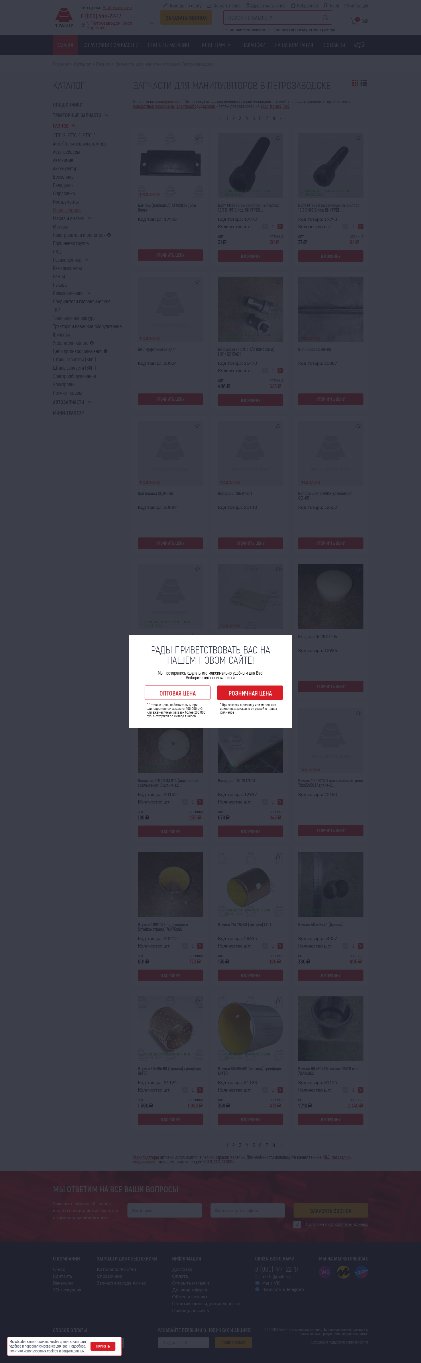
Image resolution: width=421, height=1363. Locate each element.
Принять (103, 1346)
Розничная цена (250, 693)
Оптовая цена (178, 693)
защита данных (73, 1350)
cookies (52, 1350)
